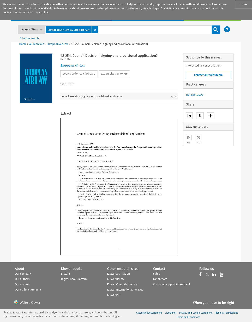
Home (23, 44)
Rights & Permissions (226, 312)
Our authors (22, 279)
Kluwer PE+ (114, 295)
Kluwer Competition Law (122, 284)
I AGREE (243, 4)
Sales (156, 273)
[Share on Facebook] (210, 116)
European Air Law (57, 44)
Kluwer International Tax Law (125, 289)
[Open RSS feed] (189, 137)
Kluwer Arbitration (118, 273)
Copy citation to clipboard (79, 73)
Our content (22, 284)
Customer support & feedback (171, 284)
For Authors (160, 279)
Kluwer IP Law (115, 279)
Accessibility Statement (149, 312)
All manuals (36, 44)
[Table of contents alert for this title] (198, 137)
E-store (65, 273)
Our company (23, 273)
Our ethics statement (28, 289)
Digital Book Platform (74, 279)
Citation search (29, 38)
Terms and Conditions (188, 317)
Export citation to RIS (114, 73)
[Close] (95, 30)
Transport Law (194, 94)
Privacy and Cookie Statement (195, 312)
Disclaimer (170, 312)
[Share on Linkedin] (189, 116)
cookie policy (133, 8)
